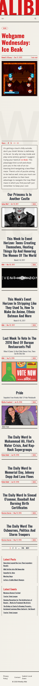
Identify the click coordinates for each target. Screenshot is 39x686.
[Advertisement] (19, 118)
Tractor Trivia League (10, 596)
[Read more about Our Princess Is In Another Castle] (19, 218)
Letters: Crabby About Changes (13, 580)
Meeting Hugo (8, 576)
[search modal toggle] (35, 18)
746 (22, 548)
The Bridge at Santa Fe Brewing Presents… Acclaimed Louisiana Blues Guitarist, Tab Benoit (19, 607)
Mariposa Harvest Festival (11, 593)
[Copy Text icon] (14, 143)
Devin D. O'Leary (7, 57)
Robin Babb (5, 455)
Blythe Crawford (7, 402)
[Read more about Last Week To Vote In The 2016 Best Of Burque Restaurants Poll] (19, 373)
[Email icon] (18, 143)
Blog (4, 28)
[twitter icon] (11, 143)
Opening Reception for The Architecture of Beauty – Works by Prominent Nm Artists (17, 601)
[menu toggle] (3, 18)
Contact (17, 677)
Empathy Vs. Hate (9, 573)
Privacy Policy (5, 677)
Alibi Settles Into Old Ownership (13, 569)
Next (27, 548)
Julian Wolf (5, 204)
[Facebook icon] (8, 143)
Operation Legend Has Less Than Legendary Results (17, 564)
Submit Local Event (27, 677)
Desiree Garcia (6, 513)
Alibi (3, 264)
